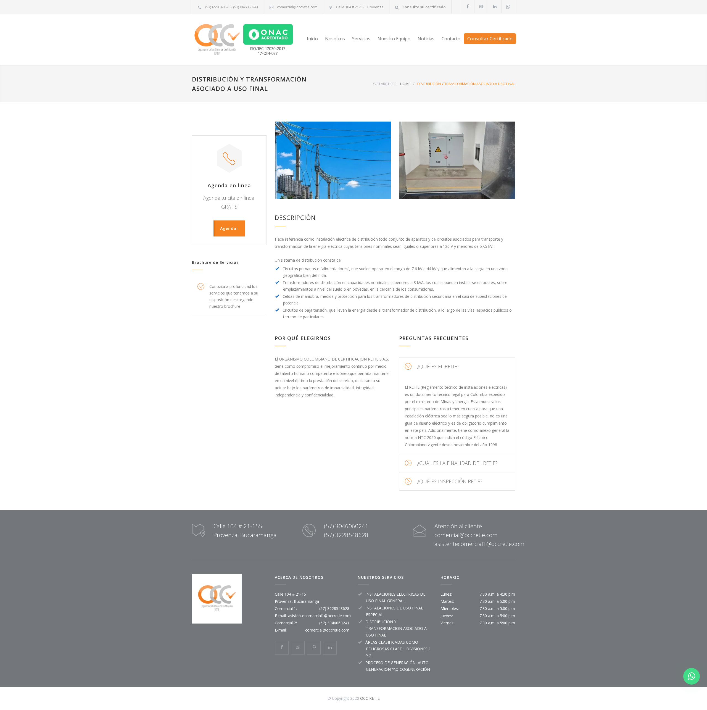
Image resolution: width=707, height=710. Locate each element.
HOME (405, 83)
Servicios (361, 39)
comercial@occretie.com (297, 6)
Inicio (312, 39)
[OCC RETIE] (243, 39)
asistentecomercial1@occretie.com (319, 615)
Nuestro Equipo (394, 39)
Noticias (426, 39)
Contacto (451, 39)
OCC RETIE (370, 698)
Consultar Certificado (490, 39)
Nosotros (335, 39)
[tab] (457, 366)
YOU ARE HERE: (385, 83)
